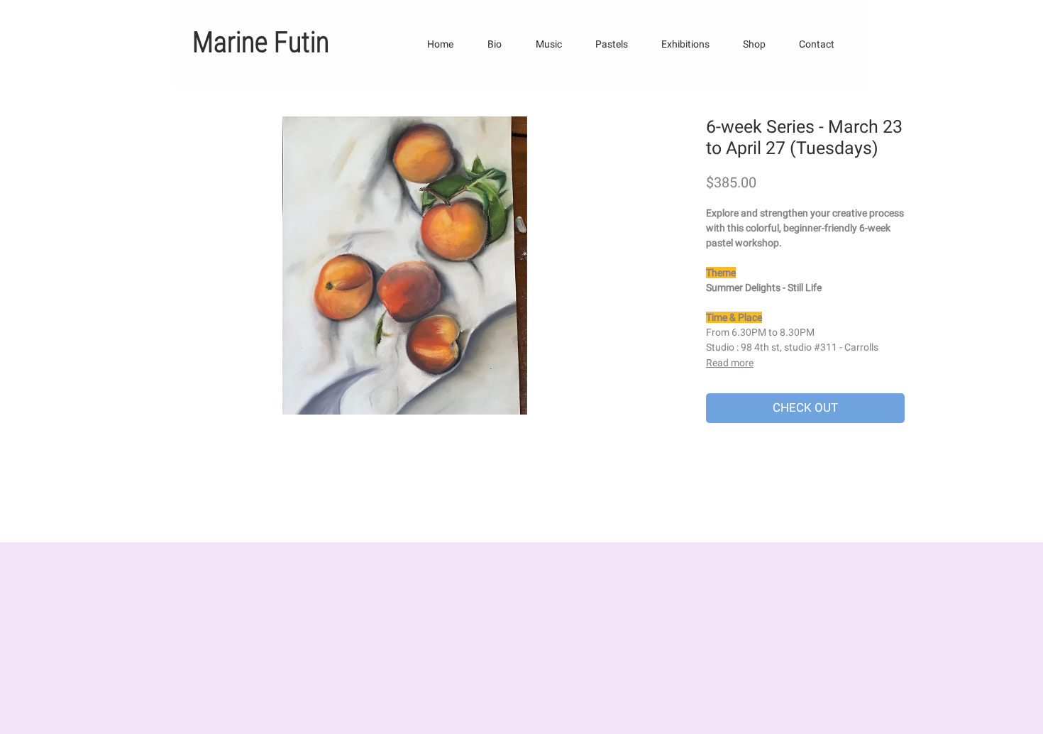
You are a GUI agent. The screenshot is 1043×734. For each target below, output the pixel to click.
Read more (730, 362)
